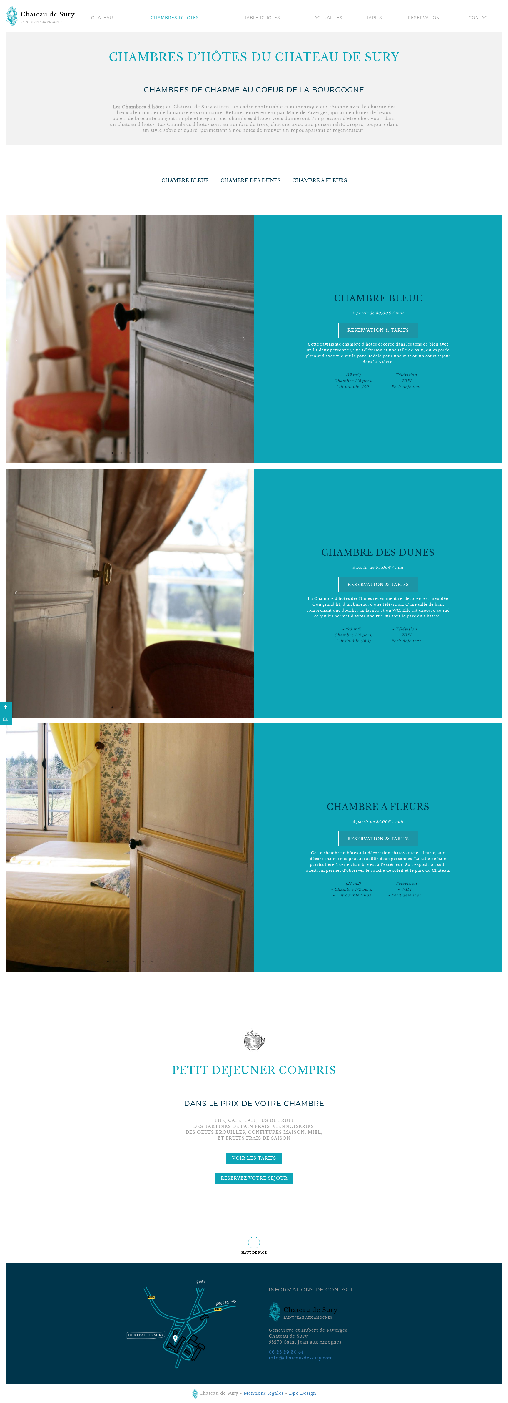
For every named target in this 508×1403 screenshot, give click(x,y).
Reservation (424, 17)
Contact (479, 17)
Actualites (328, 17)
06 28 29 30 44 (286, 1352)
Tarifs (374, 17)
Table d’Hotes (262, 17)
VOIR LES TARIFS (254, 1158)
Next (244, 339)
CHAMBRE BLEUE (185, 180)
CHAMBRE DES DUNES (250, 180)
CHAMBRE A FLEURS (319, 180)
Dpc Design (302, 1393)
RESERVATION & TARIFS (378, 330)
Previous (16, 339)
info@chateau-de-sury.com (301, 1358)
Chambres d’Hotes (175, 17)
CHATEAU (102, 17)
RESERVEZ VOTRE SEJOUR (254, 1178)
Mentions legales (264, 1393)
